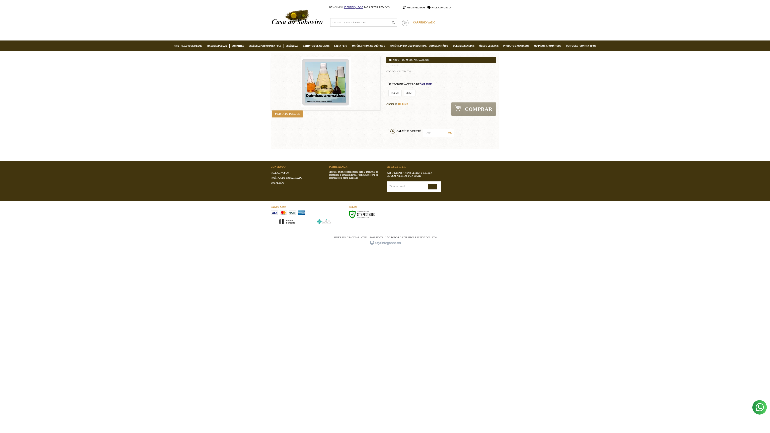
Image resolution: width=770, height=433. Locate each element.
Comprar (477, 109)
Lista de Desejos (288, 113)
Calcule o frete (408, 131)
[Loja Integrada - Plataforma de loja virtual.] (385, 243)
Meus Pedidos (416, 7)
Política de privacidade (286, 177)
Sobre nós (277, 182)
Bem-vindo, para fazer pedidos (359, 7)
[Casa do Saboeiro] (297, 17)
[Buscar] (393, 23)
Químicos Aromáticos (415, 60)
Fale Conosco (441, 7)
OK (450, 132)
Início (395, 60)
